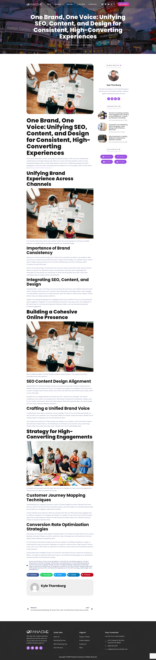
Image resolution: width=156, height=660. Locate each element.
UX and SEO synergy (73, 568)
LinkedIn (108, 162)
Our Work (82, 4)
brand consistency (35, 561)
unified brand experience (56, 568)
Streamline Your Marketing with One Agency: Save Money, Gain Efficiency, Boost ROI (118, 127)
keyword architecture (42, 566)
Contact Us (93, 4)
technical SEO (42, 568)
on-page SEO (55, 566)
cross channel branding (80, 563)
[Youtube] (108, 4)
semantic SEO (65, 566)
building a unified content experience (40, 168)
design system (54, 565)
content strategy (44, 563)
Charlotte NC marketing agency (71, 561)
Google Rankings (66, 565)
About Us (58, 4)
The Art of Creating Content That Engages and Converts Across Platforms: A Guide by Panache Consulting (119, 115)
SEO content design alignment (81, 566)
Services (70, 4)
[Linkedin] (105, 4)
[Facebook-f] (108, 98)
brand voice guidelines (51, 561)
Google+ (121, 157)
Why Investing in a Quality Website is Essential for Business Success (118, 138)
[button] (114, 4)
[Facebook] (102, 4)
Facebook (107, 157)
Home (49, 4)
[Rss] (111, 4)
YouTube (121, 162)
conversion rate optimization (61, 563)
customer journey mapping (38, 565)
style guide (33, 568)
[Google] (115, 98)
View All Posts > (46, 591)
